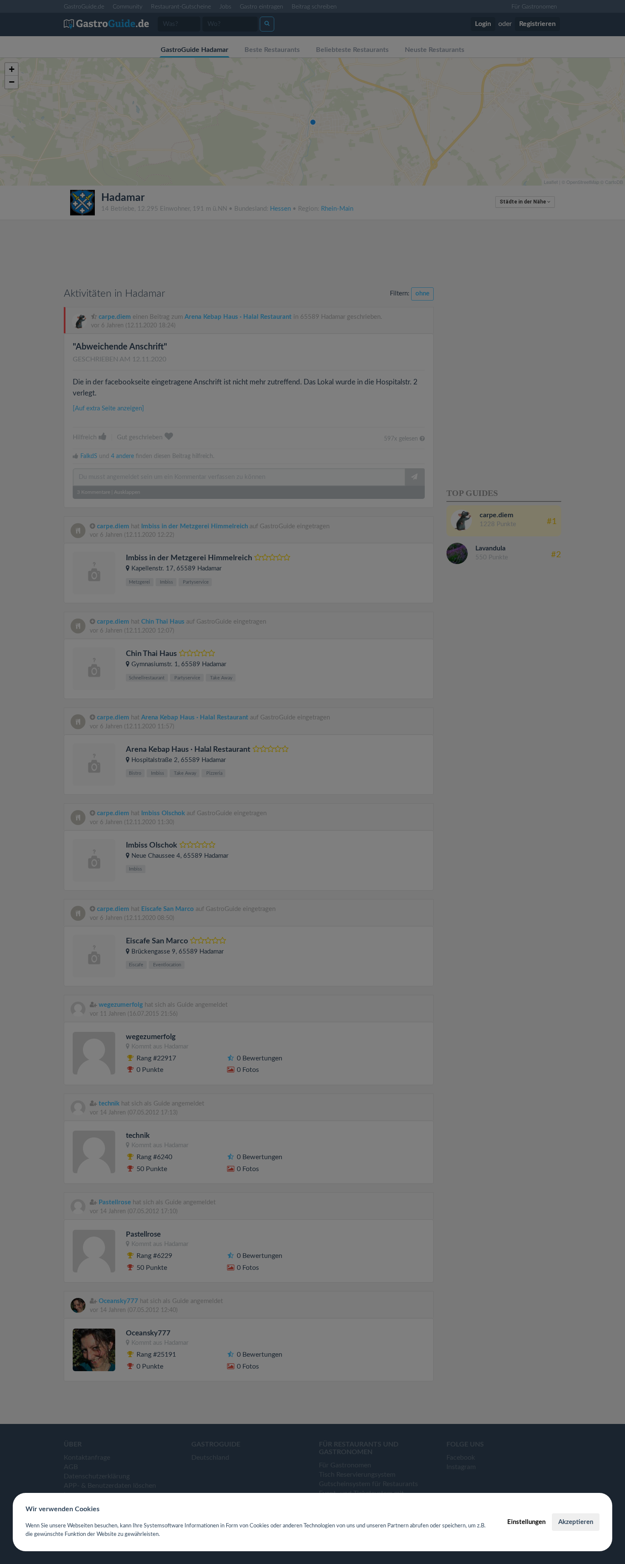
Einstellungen (526, 1522)
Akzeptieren (575, 1522)
